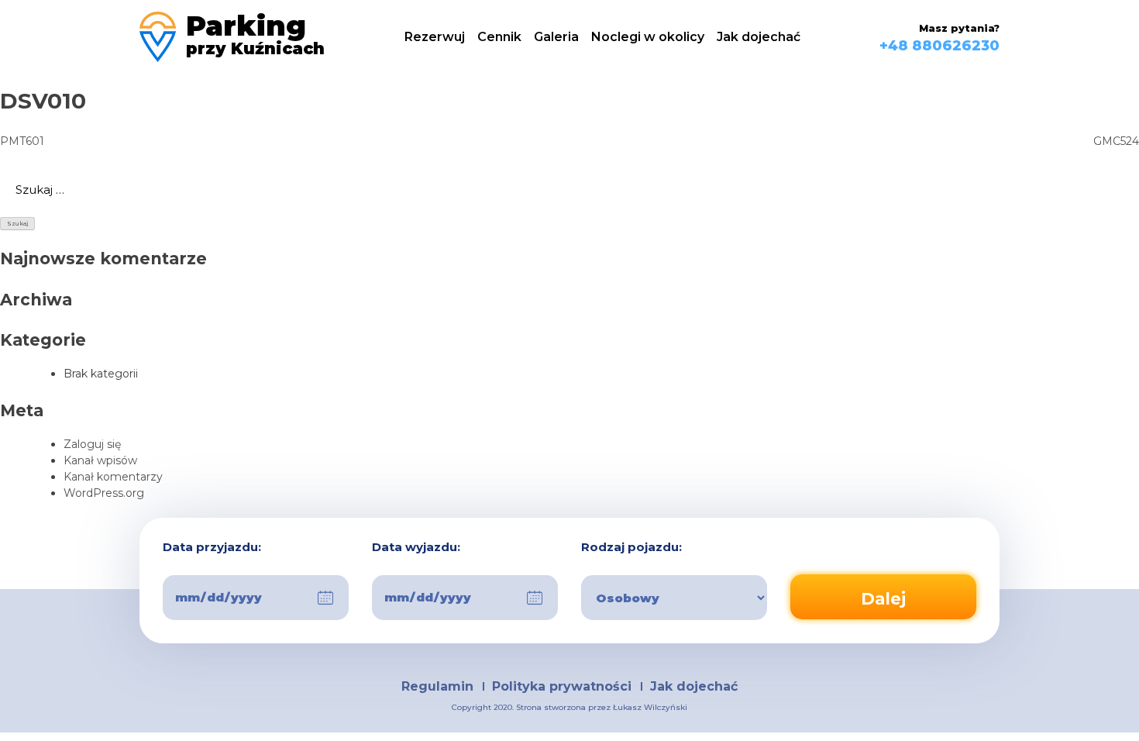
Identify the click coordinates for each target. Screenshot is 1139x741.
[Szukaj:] (569, 190)
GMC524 (1116, 141)
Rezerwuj (434, 36)
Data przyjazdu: (212, 547)
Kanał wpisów (100, 460)
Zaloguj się (92, 444)
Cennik (499, 36)
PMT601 (22, 141)
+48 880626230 (939, 45)
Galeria (556, 36)
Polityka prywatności (561, 686)
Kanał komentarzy (113, 477)
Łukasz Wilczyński (650, 707)
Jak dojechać (758, 36)
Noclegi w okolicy (647, 36)
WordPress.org (104, 493)
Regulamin (437, 686)
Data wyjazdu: (416, 547)
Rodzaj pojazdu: (631, 547)
